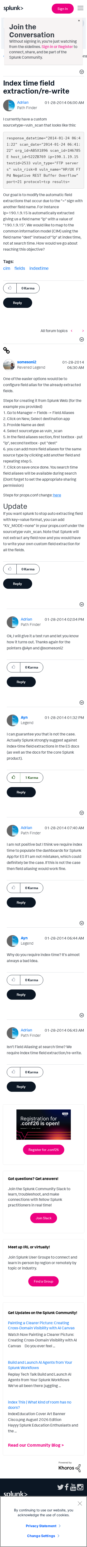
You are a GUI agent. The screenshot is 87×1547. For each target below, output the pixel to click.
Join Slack (43, 1218)
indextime (39, 268)
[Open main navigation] (80, 8)
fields (19, 268)
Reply (17, 303)
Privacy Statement (41, 1526)
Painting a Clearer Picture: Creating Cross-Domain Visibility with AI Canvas (41, 1325)
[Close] (79, 1503)
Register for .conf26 (44, 1150)
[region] (43, 1521)
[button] (81, 72)
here (57, 495)
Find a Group (43, 1281)
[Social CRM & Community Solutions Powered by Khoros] (69, 1466)
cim (6, 268)
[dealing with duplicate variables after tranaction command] (73, 330)
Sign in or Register (57, 46)
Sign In (63, 9)
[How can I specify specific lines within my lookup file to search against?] (82, 330)
